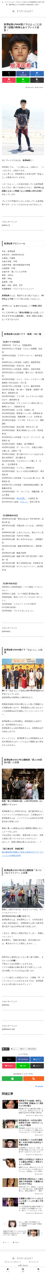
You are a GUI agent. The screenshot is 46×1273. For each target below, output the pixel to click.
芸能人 (6, 1049)
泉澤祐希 (33, 1049)
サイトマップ (34, 1262)
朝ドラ (24, 1049)
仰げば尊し (21, 498)
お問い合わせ (23, 1265)
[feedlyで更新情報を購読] (12, 1078)
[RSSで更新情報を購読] (33, 1078)
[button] (37, 80)
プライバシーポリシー (12, 1262)
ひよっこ (24, 502)
